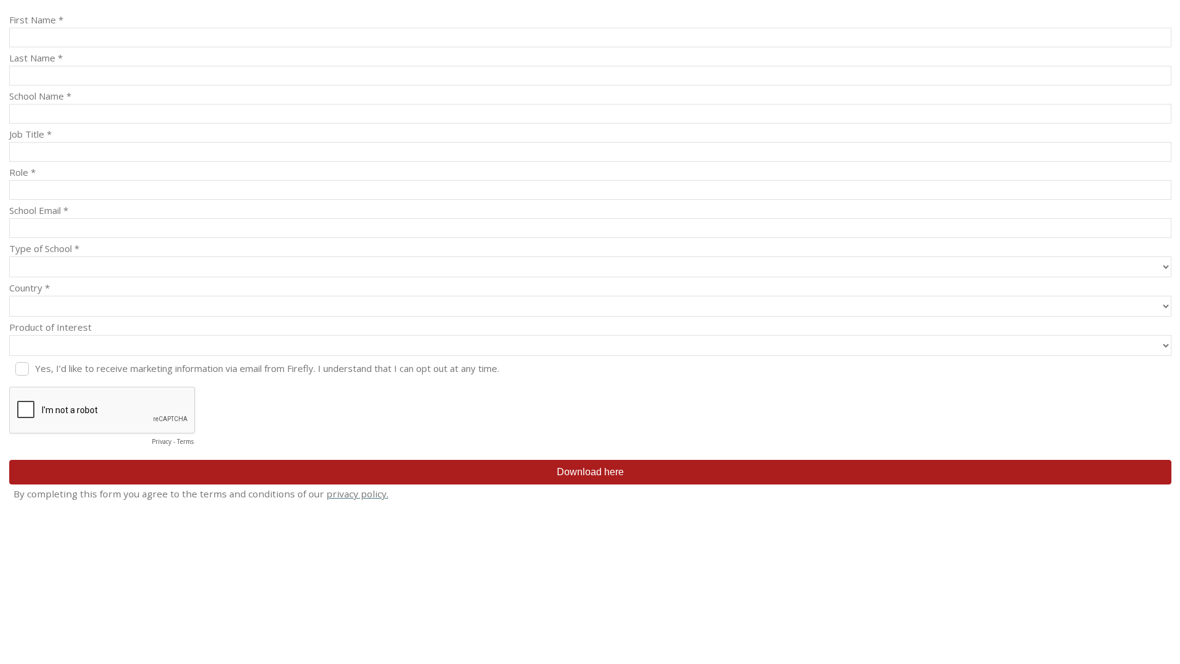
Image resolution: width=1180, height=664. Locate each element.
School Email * (38, 210)
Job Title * (30, 134)
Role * (22, 172)
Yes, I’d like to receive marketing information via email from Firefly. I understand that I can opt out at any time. (267, 368)
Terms (185, 441)
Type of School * (44, 248)
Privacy (161, 441)
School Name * (40, 96)
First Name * (36, 20)
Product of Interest (50, 327)
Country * (29, 288)
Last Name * (36, 58)
